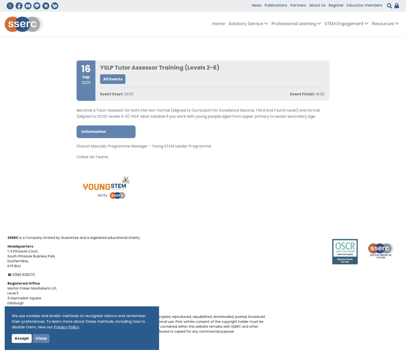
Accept (22, 339)
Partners (298, 6)
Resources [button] (383, 24)
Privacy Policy (66, 327)
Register (336, 6)
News (257, 6)
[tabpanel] (203, 152)
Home (218, 24)
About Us (317, 6)
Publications (276, 6)
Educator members (364, 6)
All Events (112, 79)
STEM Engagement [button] (345, 24)
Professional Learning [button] (294, 24)
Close (41, 339)
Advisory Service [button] (246, 24)
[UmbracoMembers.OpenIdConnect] (395, 6)
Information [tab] (93, 132)
